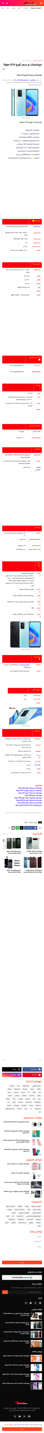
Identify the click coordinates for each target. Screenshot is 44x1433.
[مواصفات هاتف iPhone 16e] (36, 1175)
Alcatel (24, 1095)
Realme (25, 1089)
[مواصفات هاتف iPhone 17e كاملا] (36, 1166)
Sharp (31, 1105)
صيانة (39, 1226)
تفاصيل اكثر (9, 1424)
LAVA (13, 1102)
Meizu (10, 1095)
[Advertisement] (22, 35)
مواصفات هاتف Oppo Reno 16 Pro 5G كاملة (17, 1366)
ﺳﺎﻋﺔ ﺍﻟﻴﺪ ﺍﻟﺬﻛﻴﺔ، (19, 1209)
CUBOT (19, 1108)
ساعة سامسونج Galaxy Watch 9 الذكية (16, 1122)
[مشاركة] (3, 69)
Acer (26, 1108)
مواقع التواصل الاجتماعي (33, 1216)
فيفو (3, 8)
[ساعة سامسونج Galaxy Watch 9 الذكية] (36, 1124)
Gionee (20, 1102)
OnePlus (31, 1095)
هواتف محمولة (26, 61)
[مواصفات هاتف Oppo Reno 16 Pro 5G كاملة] (36, 1367)
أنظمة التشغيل (36, 1212)
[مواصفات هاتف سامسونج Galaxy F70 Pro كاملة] (36, 1133)
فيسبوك (38, 1219)
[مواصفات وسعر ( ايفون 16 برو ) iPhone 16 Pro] (36, 1194)
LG (28, 1092)
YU (31, 1108)
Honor (32, 1089)
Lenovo (16, 1092)
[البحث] (2, 3)
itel (40, 1112)
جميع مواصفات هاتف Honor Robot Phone (13, 871)
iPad (14, 1099)
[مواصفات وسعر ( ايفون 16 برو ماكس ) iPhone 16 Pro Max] (36, 1184)
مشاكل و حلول (10, 1206)
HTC (34, 1099)
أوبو (8, 8)
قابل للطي (30, 1219)
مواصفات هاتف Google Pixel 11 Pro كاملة (34, 852)
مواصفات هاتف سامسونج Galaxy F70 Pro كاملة (16, 1132)
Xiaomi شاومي (36, 1085)
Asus (9, 1092)
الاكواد (14, 1212)
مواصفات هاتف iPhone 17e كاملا (18, 1164)
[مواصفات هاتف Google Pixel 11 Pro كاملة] (32, 843)
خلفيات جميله (37, 1209)
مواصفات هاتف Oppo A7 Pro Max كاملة (16, 1356)
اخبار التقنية (20, 1216)
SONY (39, 1095)
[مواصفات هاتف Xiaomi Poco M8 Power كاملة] (36, 1343)
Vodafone (38, 1108)
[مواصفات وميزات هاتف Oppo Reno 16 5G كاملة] (36, 1376)
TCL (8, 1102)
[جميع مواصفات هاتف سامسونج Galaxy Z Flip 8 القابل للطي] (36, 1142)
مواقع (31, 1222)
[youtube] (31, 1303)
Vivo (18, 1085)
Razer (9, 1105)
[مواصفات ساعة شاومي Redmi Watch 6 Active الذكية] (36, 1316)
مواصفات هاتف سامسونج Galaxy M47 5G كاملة (16, 1150)
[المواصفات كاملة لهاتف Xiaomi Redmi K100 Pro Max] (32, 862)
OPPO (26, 822)
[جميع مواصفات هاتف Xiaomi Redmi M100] (11, 843)
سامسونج (25, 8)
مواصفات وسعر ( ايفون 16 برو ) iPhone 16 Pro (16, 1192)
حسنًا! (22, 1429)
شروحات (9, 1209)
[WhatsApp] (17, 828)
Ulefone (38, 1105)
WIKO (8, 1099)
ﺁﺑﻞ (13, 1216)
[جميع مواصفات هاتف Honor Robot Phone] (11, 862)
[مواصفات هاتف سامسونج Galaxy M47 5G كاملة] (36, 1152)
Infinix (9, 1089)
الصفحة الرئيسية (37, 61)
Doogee (16, 1105)
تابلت (28, 1209)
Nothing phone (9, 1108)
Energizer (38, 1102)
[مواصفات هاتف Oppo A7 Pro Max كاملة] (36, 1358)
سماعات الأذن (22, 1222)
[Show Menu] (41, 3)
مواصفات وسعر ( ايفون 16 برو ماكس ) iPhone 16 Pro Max (16, 1183)
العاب (7, 1216)
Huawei (12, 1085)
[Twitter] (22, 828)
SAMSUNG (26, 1085)
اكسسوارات (11, 1219)
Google (20, 1099)
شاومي (13, 8)
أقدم (4, 1060)
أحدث (39, 1060)
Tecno (23, 1092)
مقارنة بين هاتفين (24, 1212)
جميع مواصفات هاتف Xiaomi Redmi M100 (13, 852)
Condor (27, 1099)
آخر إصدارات (21, 1219)
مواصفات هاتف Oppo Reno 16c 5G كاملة (15, 1383)
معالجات (38, 1222)
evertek (24, 1105)
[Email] (13, 828)
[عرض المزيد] (9, 828)
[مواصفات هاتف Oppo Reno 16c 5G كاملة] (36, 1386)
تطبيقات (20, 1206)
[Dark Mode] (7, 3)
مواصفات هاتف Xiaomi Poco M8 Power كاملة (16, 1342)
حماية (7, 1222)
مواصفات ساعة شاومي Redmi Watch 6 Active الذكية (16, 1314)
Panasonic (29, 1102)
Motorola (17, 1089)
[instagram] (26, 1303)
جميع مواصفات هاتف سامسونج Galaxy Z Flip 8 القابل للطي (16, 1141)
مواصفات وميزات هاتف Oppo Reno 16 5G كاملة (15, 1375)
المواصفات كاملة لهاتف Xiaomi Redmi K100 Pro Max (33, 871)
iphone (17, 1095)
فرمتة (27, 1206)
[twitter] (35, 1303)
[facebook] (40, 1303)
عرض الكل (5, 834)
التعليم (13, 1222)
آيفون (19, 8)
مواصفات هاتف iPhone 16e (20, 1173)
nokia (34, 1092)
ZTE (39, 1092)
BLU (39, 1099)
